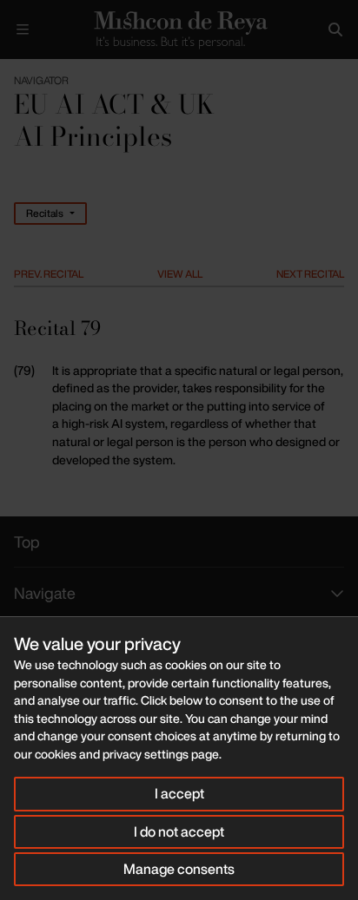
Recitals (44, 213)
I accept (179, 793)
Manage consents (179, 868)
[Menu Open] (22, 29)
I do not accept (179, 831)
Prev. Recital (48, 273)
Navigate (45, 592)
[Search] (335, 29)
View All (179, 273)
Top (27, 541)
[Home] (179, 30)
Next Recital (310, 273)
